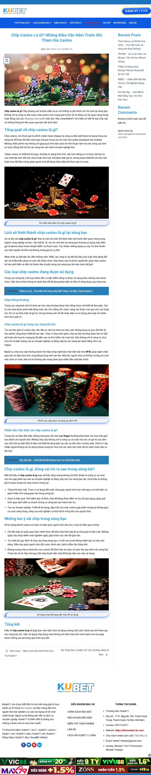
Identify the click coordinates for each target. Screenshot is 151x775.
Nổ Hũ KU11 (76, 23)
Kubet (44, 737)
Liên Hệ (133, 23)
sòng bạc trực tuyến (34, 118)
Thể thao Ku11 (22, 23)
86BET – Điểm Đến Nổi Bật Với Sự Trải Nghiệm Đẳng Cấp (132, 83)
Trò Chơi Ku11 (92, 23)
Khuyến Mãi (119, 23)
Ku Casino (26, 708)
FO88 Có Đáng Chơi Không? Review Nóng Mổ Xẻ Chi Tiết (131, 70)
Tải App (107, 23)
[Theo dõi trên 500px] (39, 744)
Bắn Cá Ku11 (60, 23)
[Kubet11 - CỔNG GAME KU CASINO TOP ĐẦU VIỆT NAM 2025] (17, 11)
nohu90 (53, 737)
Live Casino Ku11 (42, 23)
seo (70, 49)
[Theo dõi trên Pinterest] (34, 744)
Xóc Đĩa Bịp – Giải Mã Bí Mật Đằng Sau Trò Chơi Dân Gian (130, 96)
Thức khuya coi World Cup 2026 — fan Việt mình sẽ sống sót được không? (131, 45)
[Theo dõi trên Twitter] (28, 744)
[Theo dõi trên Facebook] (23, 744)
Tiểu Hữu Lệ (140, 735)
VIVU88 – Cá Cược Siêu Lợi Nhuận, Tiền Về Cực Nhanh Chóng (132, 58)
